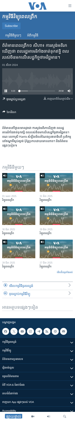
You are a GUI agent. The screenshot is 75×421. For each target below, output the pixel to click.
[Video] (32, 416)
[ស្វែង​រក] (64, 416)
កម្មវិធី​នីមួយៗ (13, 35)
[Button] (9, 112)
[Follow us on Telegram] (38, 331)
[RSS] (47, 331)
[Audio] (48, 416)
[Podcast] (55, 331)
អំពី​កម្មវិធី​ (32, 35)
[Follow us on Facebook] (5, 331)
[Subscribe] (63, 331)
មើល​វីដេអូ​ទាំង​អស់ (65, 272)
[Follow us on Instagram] (30, 331)
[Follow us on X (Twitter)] (13, 331)
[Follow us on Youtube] (22, 331)
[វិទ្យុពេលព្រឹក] (18, 182)
